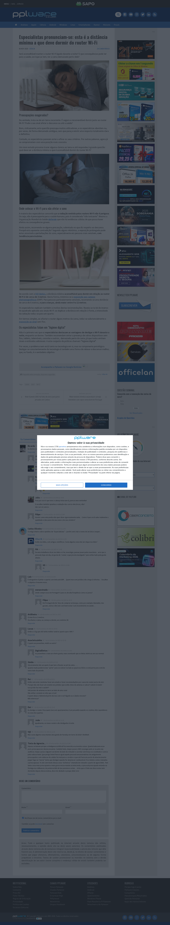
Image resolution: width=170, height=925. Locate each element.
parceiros (62, 446)
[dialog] (85, 462)
